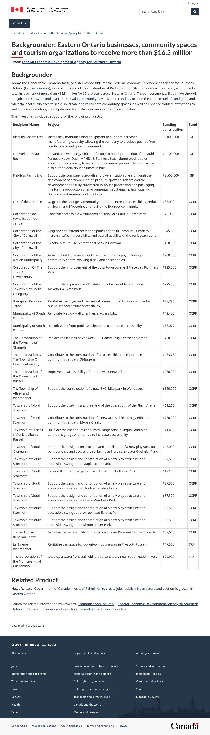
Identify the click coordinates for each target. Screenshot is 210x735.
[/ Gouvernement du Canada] (41, 10)
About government (148, 653)
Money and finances (86, 712)
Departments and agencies (90, 653)
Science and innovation (150, 666)
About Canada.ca (71, 726)
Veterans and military (149, 681)
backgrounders (114, 609)
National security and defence (92, 674)
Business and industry (58, 609)
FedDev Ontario (37, 88)
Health (15, 704)
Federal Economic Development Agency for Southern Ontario (66, 33)
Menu (17, 23)
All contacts (18, 653)
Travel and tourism (23, 681)
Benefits (16, 697)
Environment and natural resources (96, 666)
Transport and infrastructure (92, 697)
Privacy (122, 726)
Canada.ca (18, 33)
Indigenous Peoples (148, 674)
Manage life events (148, 697)
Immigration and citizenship (28, 674)
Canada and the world (87, 704)
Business (16, 689)
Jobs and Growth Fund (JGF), (38, 98)
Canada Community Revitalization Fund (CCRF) (101, 98)
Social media (19, 726)
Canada (32, 609)
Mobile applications (44, 726)
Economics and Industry (96, 604)
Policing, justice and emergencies (94, 689)
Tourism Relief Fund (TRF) (169, 98)
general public (89, 609)
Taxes (14, 712)
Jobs (14, 666)
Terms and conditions (100, 726)
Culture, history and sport (90, 681)
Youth (140, 689)
